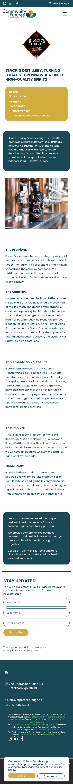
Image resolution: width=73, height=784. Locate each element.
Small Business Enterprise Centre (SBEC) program (33, 724)
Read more (51, 776)
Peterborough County (51, 735)
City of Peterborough (29, 735)
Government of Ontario (46, 729)
